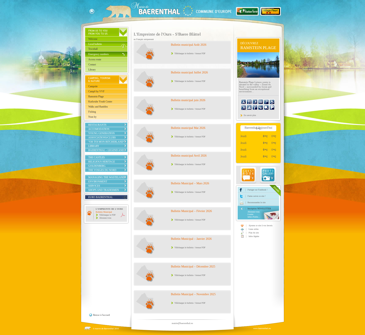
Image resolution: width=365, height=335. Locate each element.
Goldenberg (97, 165)
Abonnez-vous (105, 218)
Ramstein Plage (96, 96)
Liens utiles (254, 229)
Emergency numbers (98, 54)
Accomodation (98, 129)
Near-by (92, 116)
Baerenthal (176, 9)
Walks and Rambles (98, 106)
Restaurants (97, 124)
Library (92, 69)
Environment (97, 181)
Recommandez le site (257, 202)
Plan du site (254, 233)
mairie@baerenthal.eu (182, 323)
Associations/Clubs (102, 137)
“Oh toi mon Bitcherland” (106, 141)
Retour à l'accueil (101, 315)
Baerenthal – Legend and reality (106, 152)
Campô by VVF (96, 91)
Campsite (93, 86)
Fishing (92, 111)
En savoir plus (250, 115)
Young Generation (101, 133)
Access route (94, 59)
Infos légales (254, 236)
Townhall (93, 48)
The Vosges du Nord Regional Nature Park (104, 172)
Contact (92, 64)
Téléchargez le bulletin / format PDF (190, 53)
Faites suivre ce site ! (257, 196)
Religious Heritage (101, 161)
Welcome (92, 38)
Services (94, 185)
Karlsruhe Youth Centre (100, 101)
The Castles (96, 157)
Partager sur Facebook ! (257, 190)
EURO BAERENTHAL (100, 197)
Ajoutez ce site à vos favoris (260, 225)
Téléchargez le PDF (107, 215)
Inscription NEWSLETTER (259, 212)
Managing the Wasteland (106, 177)
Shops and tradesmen (103, 190)
